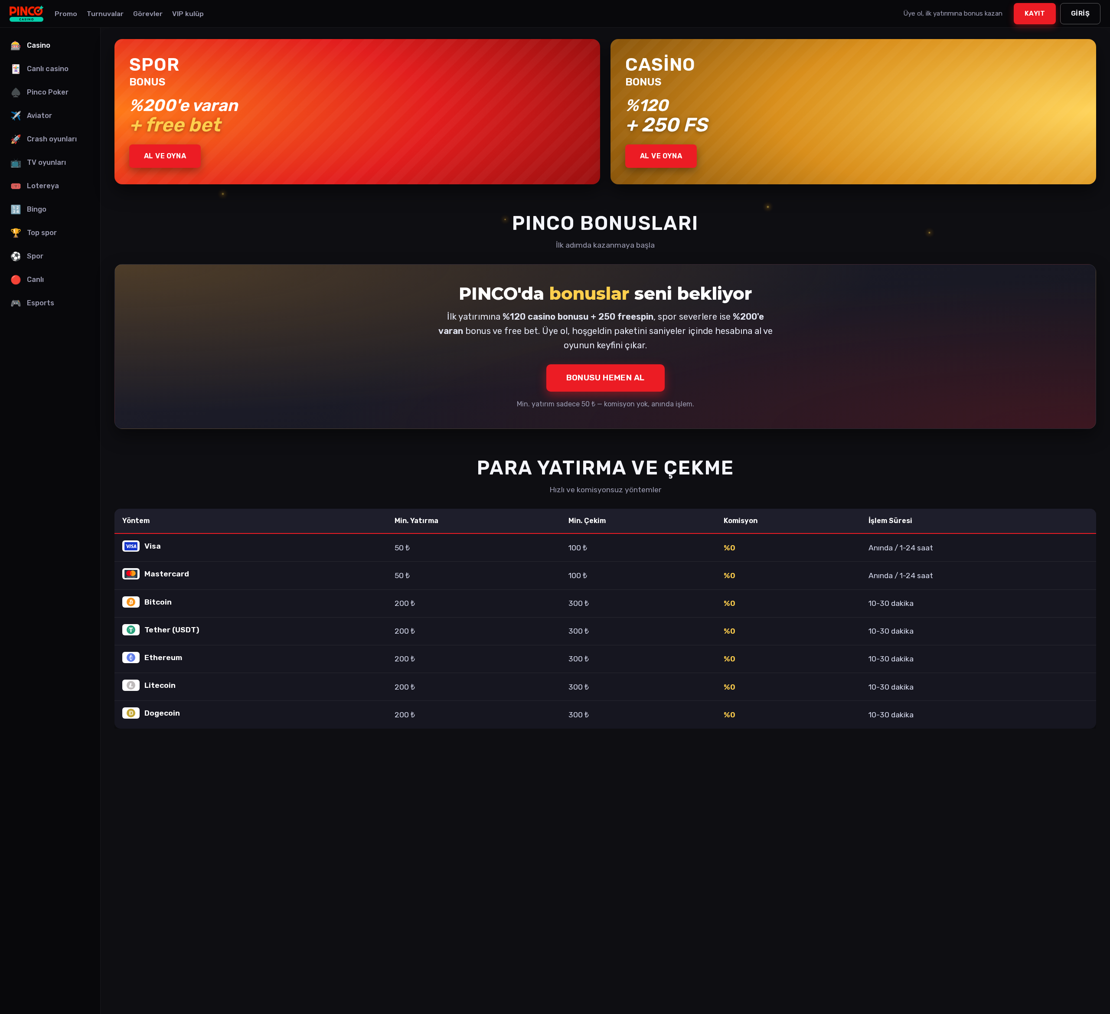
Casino (30, 45)
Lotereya (34, 186)
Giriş (1080, 13)
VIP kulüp (188, 14)
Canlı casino (39, 69)
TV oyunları (38, 162)
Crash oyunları (43, 139)
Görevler (148, 14)
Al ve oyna (165, 156)
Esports (32, 303)
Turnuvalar (105, 14)
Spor (26, 256)
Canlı (27, 280)
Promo (66, 14)
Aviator (31, 116)
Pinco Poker (39, 92)
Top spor (33, 233)
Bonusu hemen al (605, 378)
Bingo (28, 209)
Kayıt (1035, 13)
